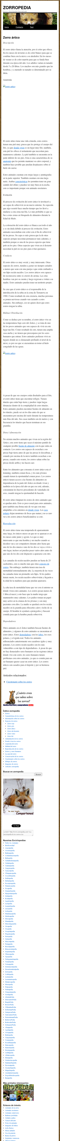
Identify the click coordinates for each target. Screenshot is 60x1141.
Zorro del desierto (13, 731)
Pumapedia (8, 944)
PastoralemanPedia (11, 1017)
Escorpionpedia (10, 883)
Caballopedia (9, 863)
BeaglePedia (9, 1002)
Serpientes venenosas (12, 1138)
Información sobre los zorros (14, 718)
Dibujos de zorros (11, 761)
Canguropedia (9, 868)
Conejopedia (9, 1040)
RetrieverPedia (10, 1020)
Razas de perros (10, 1135)
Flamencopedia (10, 886)
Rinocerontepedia (11, 949)
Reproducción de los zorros (14, 749)
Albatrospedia (9, 1055)
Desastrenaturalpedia (12, 969)
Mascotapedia (9, 941)
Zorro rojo (10, 723)
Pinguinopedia (10, 934)
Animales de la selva (12, 1108)
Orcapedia (8, 926)
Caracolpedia (9, 870)
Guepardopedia (10, 891)
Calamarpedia (9, 865)
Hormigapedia (10, 1050)
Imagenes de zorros (11, 764)
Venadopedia (9, 961)
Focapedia (8, 888)
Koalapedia (9, 898)
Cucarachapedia (10, 1068)
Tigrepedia (8, 956)
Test (31, 27)
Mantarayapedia (10, 913)
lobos (41, 634)
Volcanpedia (9, 964)
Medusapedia (9, 916)
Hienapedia (9, 1057)
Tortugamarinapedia (11, 959)
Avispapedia (9, 1032)
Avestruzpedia (10, 850)
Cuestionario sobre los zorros (19, 681)
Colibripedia (9, 974)
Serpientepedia (10, 951)
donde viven (19, 147)
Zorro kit (10, 736)
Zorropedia (8, 972)
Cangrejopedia (10, 1037)
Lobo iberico (9, 1128)
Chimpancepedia (10, 873)
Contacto (19, 27)
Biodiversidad (9, 845)
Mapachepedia (10, 1070)
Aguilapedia (9, 1030)
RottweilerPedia (10, 1022)
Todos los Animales (11, 843)
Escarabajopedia (10, 1042)
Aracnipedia (9, 848)
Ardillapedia (9, 1052)
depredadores (25, 634)
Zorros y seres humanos (13, 751)
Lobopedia (8, 911)
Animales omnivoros (12, 1113)
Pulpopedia (9, 987)
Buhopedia (8, 858)
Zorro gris (10, 726)
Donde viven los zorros (13, 741)
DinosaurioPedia (10, 999)
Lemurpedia (9, 977)
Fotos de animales (11, 1123)
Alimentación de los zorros (14, 739)
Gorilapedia (9, 994)
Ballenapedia (9, 853)
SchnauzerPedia (10, 1025)
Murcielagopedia (10, 924)
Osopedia (8, 929)
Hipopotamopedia (11, 893)
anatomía (7, 161)
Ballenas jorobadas (11, 1115)
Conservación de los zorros (14, 756)
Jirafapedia (8, 896)
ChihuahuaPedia (10, 1007)
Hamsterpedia (9, 1047)
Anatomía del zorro (11, 744)
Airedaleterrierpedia (11, 1073)
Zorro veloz (11, 733)
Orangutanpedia (10, 992)
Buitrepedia (9, 1035)
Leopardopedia (10, 906)
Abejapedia (9, 1027)
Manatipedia (9, 921)
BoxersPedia (9, 1004)
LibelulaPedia (9, 997)
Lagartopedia (9, 901)
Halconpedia (9, 1045)
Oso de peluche (10, 1133)
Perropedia (8, 936)
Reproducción (9, 523)
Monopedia (9, 984)
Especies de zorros (11, 721)
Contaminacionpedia (12, 855)
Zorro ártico (11, 728)
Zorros (7, 713)
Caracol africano (10, 1120)
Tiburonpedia (9, 954)
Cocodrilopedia (10, 876)
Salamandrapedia (10, 1063)
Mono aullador (10, 1130)
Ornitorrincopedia (11, 1060)
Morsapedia (9, 918)
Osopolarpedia (10, 931)
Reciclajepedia (10, 946)
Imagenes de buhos (11, 1125)
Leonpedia (8, 903)
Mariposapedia (10, 982)
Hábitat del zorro (10, 746)
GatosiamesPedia (10, 1015)
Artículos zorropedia (12, 766)
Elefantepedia (9, 881)
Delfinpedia (9, 878)
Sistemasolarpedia (11, 967)
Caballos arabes (10, 1118)
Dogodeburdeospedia (12, 1075)
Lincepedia (8, 908)
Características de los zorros (14, 716)
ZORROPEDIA (17, 7)
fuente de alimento (27, 445)
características (21, 181)
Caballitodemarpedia (12, 860)
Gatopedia (8, 939)
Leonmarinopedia (11, 979)
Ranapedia (8, 1078)
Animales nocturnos (11, 1110)
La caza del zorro (10, 754)
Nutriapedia (9, 989)
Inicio (6, 27)
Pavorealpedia (9, 1065)
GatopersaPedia (10, 1012)
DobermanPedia (10, 1009)
